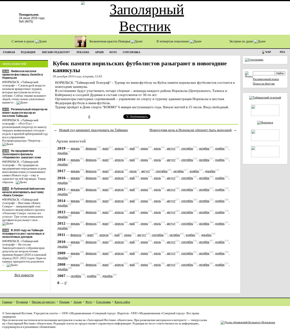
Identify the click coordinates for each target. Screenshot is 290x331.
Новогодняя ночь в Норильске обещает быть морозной (191, 130)
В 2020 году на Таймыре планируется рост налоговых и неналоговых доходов (23, 233)
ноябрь (220, 148)
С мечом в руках (23, 41)
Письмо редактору (44, 302)
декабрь (62, 153)
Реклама (64, 302)
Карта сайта (122, 302)
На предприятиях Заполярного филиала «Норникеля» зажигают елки (21, 154)
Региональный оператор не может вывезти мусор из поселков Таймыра (25, 113)
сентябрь (187, 148)
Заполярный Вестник (18, 313)
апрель (119, 148)
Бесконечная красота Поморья (110, 41)
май (132, 148)
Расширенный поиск (266, 79)
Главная (7, 302)
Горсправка (103, 302)
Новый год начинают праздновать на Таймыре (93, 130)
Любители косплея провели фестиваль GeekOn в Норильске (22, 74)
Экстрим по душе (241, 41)
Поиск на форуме (264, 83)
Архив (77, 302)
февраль (91, 148)
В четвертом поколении (173, 41)
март (105, 148)
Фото (88, 302)
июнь (144, 148)
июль (157, 148)
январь (75, 148)
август (171, 148)
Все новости (24, 275)
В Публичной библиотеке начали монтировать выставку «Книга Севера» (23, 192)
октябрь (204, 148)
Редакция (22, 302)
